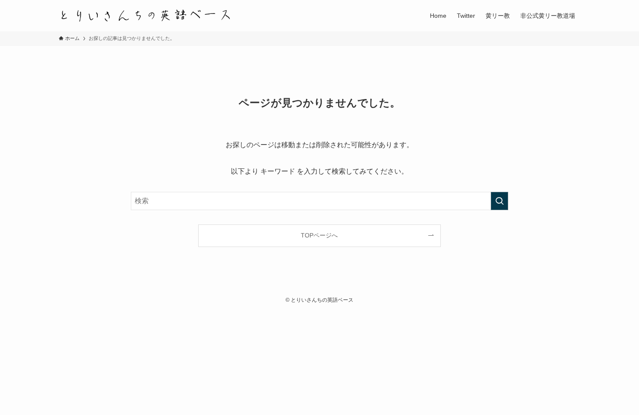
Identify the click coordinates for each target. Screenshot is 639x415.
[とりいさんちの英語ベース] (146, 15)
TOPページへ (319, 235)
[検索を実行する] (499, 201)
